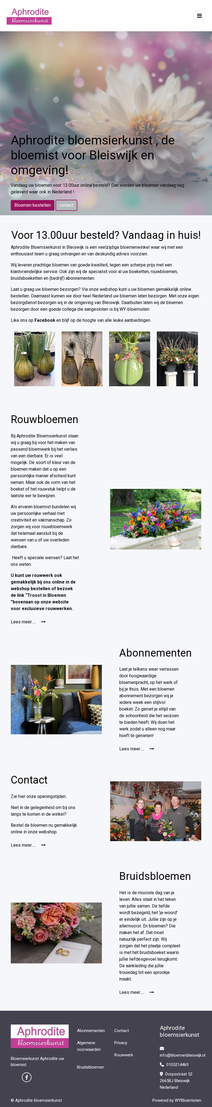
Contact (121, 1030)
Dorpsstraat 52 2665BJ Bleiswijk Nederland (176, 1081)
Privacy (120, 1042)
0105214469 (177, 1064)
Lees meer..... (24, 621)
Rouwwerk (123, 1054)
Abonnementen (91, 1030)
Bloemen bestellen (32, 205)
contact (66, 205)
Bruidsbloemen (90, 1067)
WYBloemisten (188, 1100)
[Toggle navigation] (199, 16)
